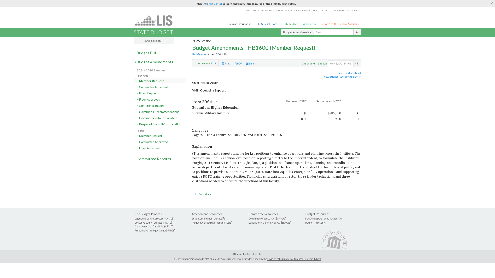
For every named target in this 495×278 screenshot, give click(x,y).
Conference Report (151, 105)
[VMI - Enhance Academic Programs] (214, 63)
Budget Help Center (316, 222)
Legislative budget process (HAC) (153, 218)
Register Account (342, 10)
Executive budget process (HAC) (152, 222)
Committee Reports (154, 158)
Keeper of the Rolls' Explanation (160, 124)
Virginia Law (309, 23)
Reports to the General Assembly (340, 23)
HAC (273, 218)
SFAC (280, 218)
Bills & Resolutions (266, 23)
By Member (199, 54)
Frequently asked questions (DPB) (153, 230)
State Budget (290, 23)
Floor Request (148, 93)
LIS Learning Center (288, 10)
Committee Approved (153, 87)
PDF (239, 63)
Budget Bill (146, 52)
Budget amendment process (207, 218)
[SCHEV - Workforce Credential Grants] (196, 63)
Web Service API (333, 218)
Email (251, 63)
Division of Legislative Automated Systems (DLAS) (294, 258)
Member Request (151, 81)
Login (357, 10)
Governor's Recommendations (159, 112)
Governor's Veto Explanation (158, 118)
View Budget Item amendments (341, 76)
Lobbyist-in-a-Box (253, 254)
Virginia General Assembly (260, 10)
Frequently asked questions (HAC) (210, 222)
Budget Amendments (296, 32)
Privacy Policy (309, 10)
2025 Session (152, 40)
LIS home (325, 10)
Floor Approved (149, 99)
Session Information (240, 23)
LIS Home (236, 254)
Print (227, 63)
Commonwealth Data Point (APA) (152, 226)
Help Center (214, 3)
